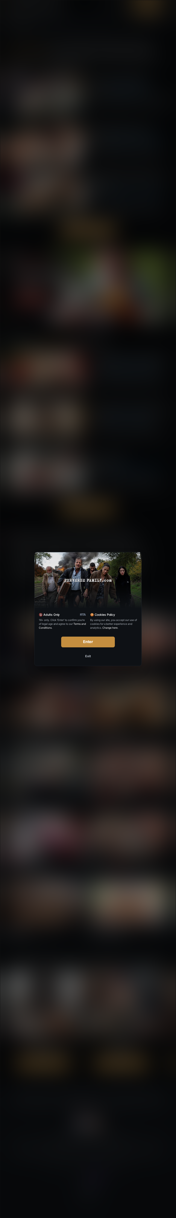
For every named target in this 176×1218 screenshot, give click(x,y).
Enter (88, 641)
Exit (88, 656)
